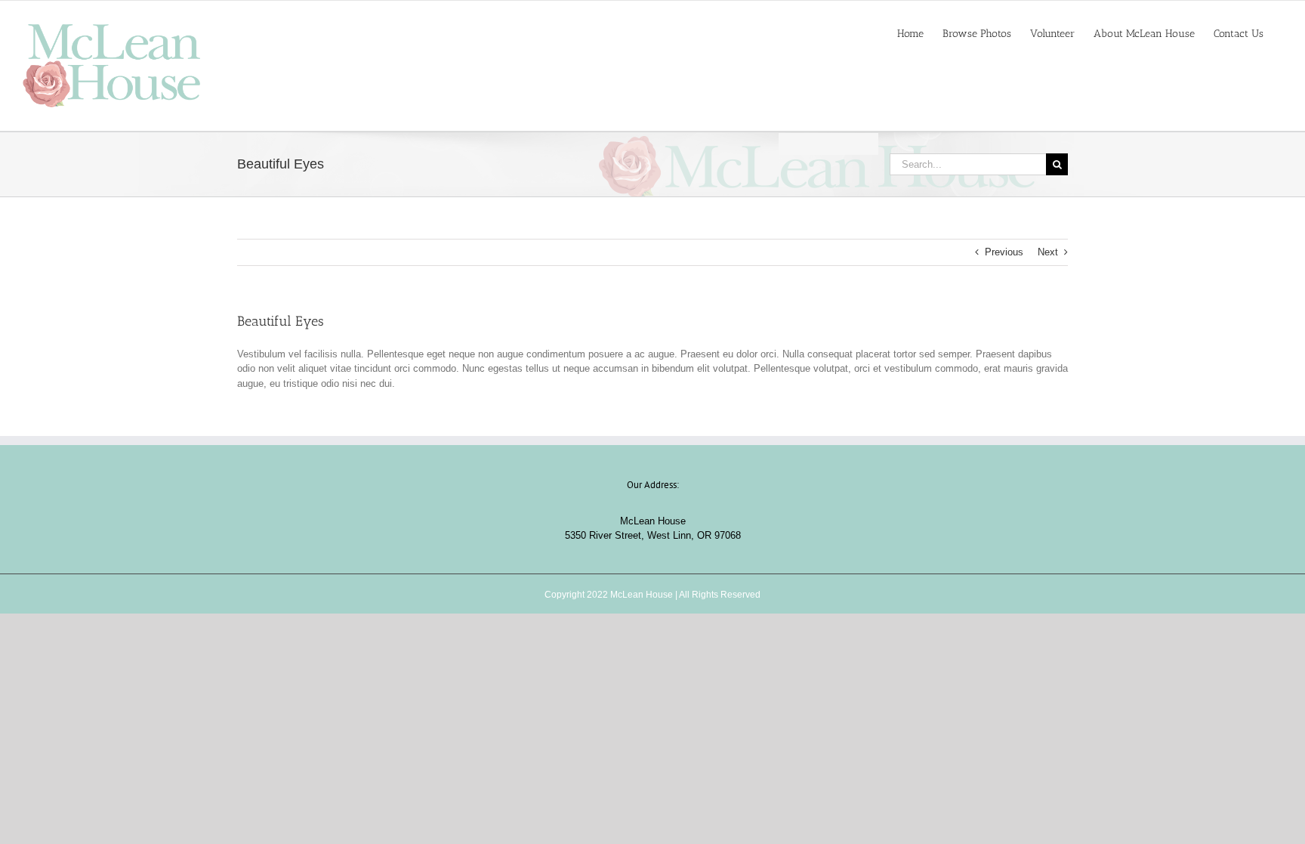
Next (1048, 252)
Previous (1004, 252)
